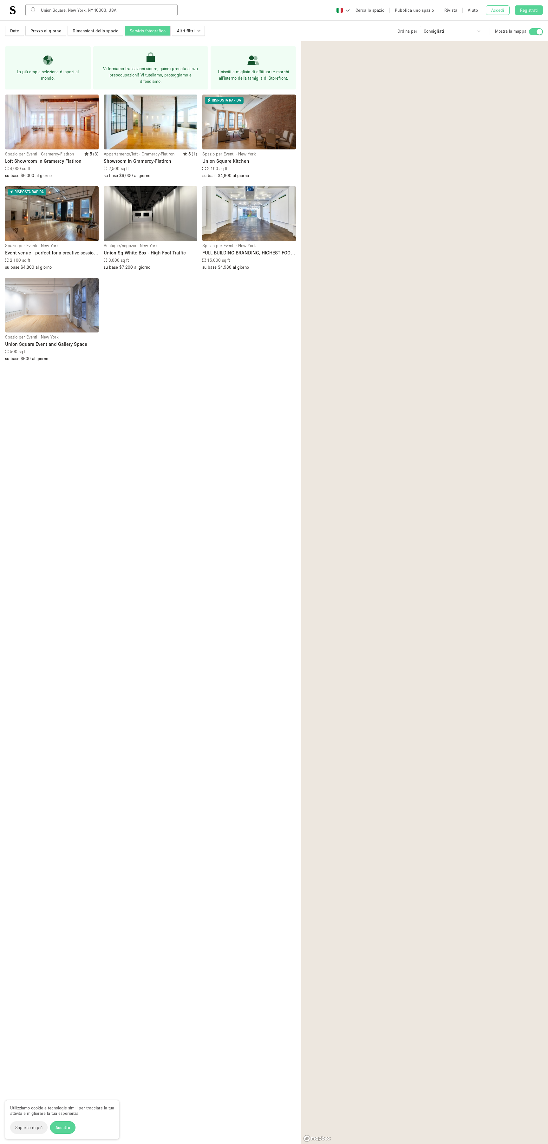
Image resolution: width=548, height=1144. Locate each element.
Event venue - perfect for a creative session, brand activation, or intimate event (51, 253)
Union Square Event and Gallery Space (46, 344)
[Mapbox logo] (317, 1138)
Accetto (62, 1127)
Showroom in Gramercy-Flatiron (137, 161)
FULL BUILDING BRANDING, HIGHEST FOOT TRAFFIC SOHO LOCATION (247, 253)
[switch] (536, 31)
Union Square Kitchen (225, 161)
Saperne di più (28, 1127)
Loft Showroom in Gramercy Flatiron (43, 161)
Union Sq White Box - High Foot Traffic (145, 252)
